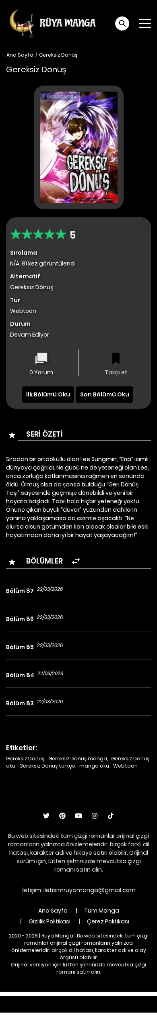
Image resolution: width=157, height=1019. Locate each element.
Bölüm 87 (20, 591)
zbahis (134, 1000)
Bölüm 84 (20, 675)
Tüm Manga (101, 911)
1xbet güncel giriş (32, 1000)
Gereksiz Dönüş (58, 54)
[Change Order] (76, 561)
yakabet (21, 1008)
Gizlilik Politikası (49, 921)
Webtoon (125, 765)
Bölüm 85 (20, 647)
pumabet (52, 1008)
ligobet (72, 1000)
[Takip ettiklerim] (116, 359)
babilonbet (103, 1000)
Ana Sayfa (19, 54)
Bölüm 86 (20, 619)
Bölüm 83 (20, 703)
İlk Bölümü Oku (48, 394)
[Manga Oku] (52, 23)
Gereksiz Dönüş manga (77, 758)
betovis (102, 1008)
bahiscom (133, 1008)
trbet (79, 1008)
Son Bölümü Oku (104, 394)
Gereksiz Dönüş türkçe (47, 765)
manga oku (94, 765)
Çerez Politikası (108, 921)
